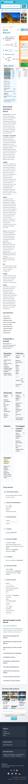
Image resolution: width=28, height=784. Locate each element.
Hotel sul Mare (6, 755)
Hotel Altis (22, 695)
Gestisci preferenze (22, 779)
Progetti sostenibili (6, 733)
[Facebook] (11, 770)
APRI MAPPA (7, 73)
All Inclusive (5, 754)
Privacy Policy (10, 779)
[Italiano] (8, 774)
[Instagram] (14, 770)
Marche (6, 10)
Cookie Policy (16, 779)
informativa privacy (16, 714)
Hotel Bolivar (14, 695)
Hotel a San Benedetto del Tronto (15, 10)
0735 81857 (12, 44)
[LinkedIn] (17, 770)
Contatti (4, 735)
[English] (12, 774)
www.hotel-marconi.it (10, 50)
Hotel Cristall (23, 700)
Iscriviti (14, 718)
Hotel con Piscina (19, 755)
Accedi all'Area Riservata (7, 744)
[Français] (16, 774)
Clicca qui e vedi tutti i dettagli (9, 101)
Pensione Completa (11, 754)
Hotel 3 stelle (12, 755)
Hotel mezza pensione (20, 754)
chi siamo (5, 731)
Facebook (17, 50)
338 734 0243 (16, 45)
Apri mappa (23, 6)
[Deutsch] (19, 774)
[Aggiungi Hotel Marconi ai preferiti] (18, 29)
